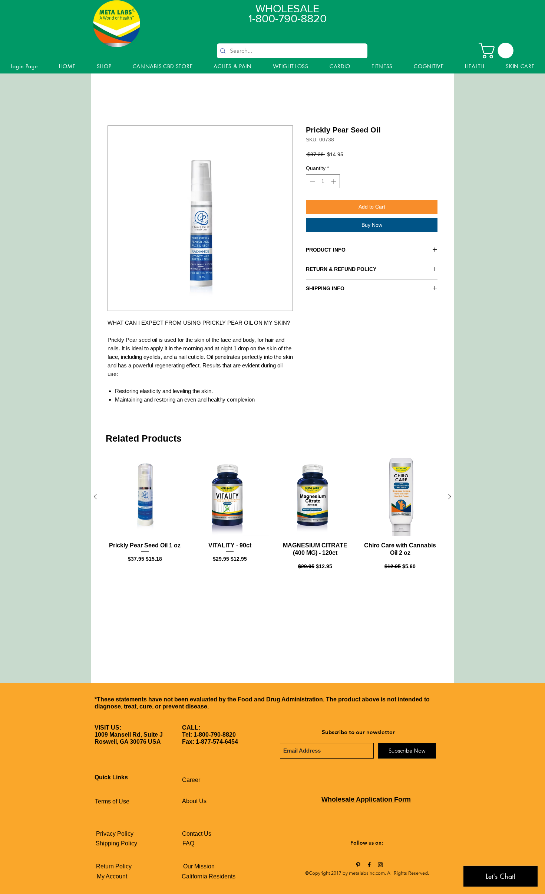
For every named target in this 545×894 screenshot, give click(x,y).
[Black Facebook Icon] (369, 864)
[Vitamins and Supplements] (358, 864)
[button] (498, 50)
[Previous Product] (95, 496)
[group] (272, 514)
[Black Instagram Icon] (380, 864)
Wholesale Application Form (366, 799)
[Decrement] (311, 181)
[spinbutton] (323, 181)
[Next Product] (449, 496)
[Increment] (334, 181)
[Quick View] (145, 497)
